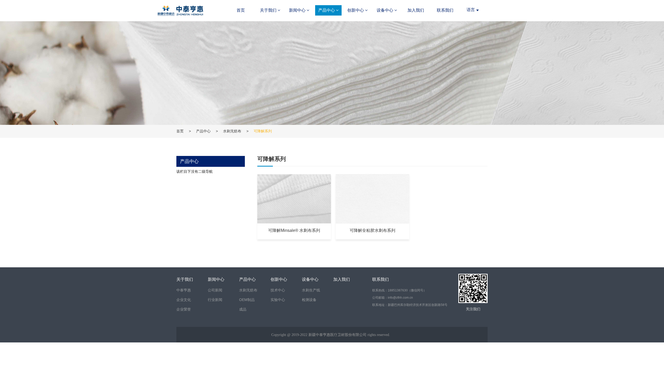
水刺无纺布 (232, 131)
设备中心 (385, 10)
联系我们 (445, 10)
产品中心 (327, 10)
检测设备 (309, 300)
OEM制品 (247, 300)
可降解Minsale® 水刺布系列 (294, 230)
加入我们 (415, 10)
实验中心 (278, 300)
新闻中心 (298, 10)
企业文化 (183, 300)
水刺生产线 (311, 290)
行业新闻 (215, 300)
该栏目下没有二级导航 (194, 171)
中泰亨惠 (183, 290)
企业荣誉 (183, 309)
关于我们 (269, 10)
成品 (242, 309)
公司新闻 (215, 290)
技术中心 (278, 290)
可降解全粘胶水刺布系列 (372, 230)
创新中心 (356, 10)
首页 (241, 10)
